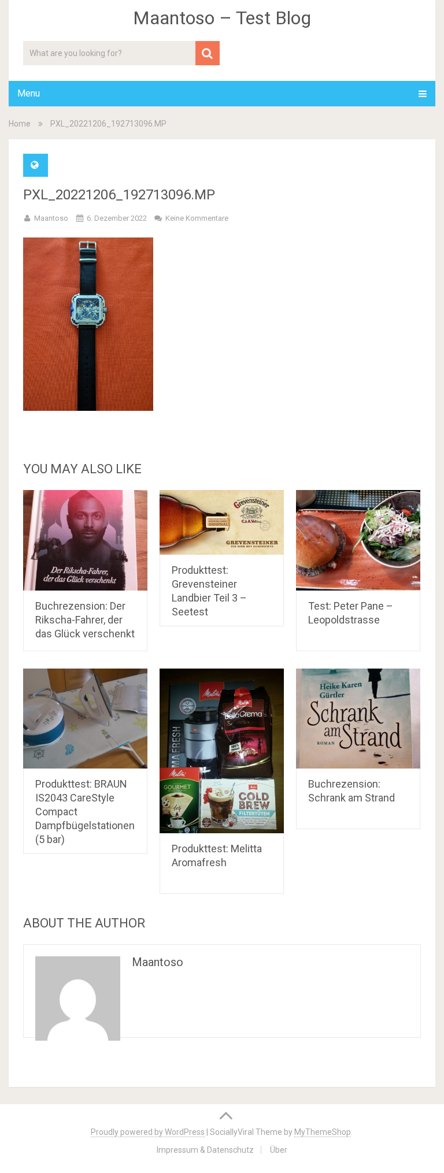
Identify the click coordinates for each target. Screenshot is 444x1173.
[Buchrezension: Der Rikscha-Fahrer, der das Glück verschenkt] (85, 540)
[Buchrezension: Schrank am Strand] (358, 719)
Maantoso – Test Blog (222, 18)
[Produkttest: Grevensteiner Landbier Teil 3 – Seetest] (222, 522)
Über (278, 1150)
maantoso (51, 218)
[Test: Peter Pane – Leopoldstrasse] (358, 540)
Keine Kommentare (196, 218)
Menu (28, 93)
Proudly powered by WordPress (148, 1132)
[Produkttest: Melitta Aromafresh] (222, 751)
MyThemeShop (322, 1132)
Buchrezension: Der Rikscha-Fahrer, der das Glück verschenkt (85, 620)
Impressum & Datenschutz (205, 1150)
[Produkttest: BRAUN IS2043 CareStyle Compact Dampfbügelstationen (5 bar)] (85, 719)
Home (20, 123)
